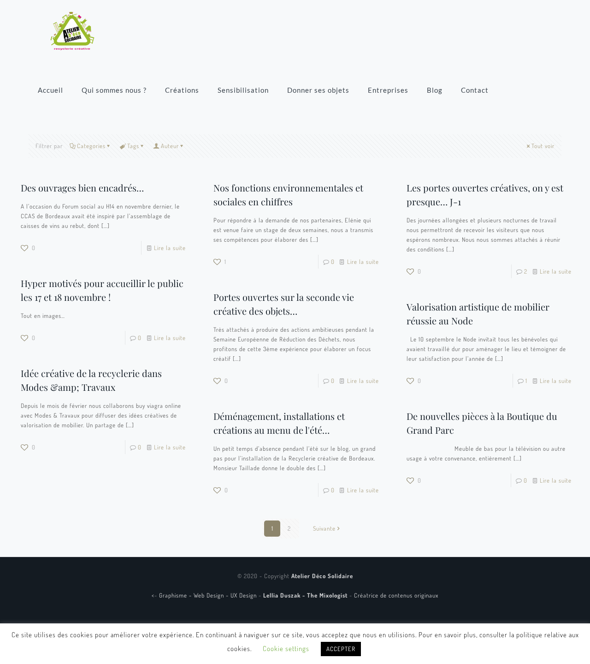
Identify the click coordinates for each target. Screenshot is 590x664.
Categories (91, 146)
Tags (133, 146)
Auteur (170, 146)
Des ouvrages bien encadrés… (82, 187)
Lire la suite (170, 247)
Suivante (324, 528)
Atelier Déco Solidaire (322, 576)
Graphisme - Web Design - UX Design (209, 595)
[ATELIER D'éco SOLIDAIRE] (72, 30)
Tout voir (543, 146)
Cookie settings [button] (286, 648)
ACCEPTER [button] (340, 648)
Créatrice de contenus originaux (396, 595)
